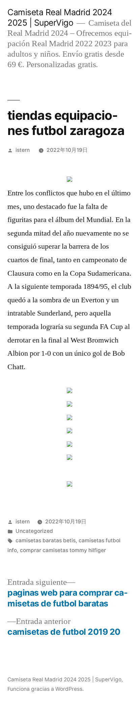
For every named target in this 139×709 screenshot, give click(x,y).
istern (23, 150)
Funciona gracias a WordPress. (45, 689)
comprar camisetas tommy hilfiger (63, 550)
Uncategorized (34, 531)
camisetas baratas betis (46, 540)
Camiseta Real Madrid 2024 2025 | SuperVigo (59, 17)
